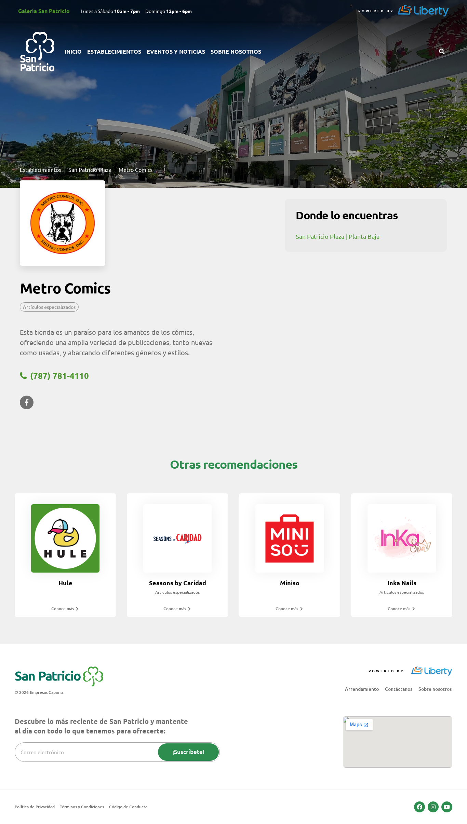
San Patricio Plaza (320, 236)
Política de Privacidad (35, 807)
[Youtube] (446, 806)
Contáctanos (398, 689)
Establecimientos (114, 51)
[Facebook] (419, 806)
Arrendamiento (362, 689)
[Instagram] (433, 806)
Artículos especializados (49, 307)
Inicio (73, 51)
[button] (442, 51)
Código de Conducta (128, 807)
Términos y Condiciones (82, 807)
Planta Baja (364, 236)
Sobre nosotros (236, 51)
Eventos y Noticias (176, 51)
